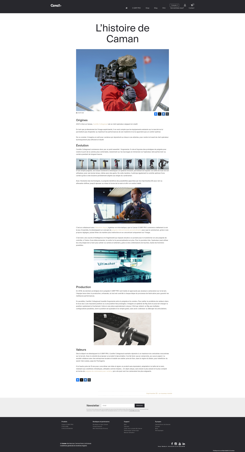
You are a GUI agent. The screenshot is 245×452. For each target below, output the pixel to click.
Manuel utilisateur (129, 432)
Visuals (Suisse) (97, 426)
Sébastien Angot (101, 228)
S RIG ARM (65, 426)
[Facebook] (155, 114)
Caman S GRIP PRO (67, 424)
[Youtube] (180, 443)
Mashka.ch (164, 446)
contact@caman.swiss (134, 410)
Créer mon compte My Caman (133, 428)
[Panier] (192, 5)
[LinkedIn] (163, 114)
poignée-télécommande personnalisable (126, 230)
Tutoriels (126, 426)
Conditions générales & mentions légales (73, 446)
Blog (156, 428)
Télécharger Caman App (131, 430)
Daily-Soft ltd (182, 446)
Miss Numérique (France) (100, 428)
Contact (157, 426)
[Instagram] (176, 443)
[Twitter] (159, 114)
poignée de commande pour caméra (98, 371)
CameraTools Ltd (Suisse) (162, 424)
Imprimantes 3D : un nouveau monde (159, 393)
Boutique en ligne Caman (100, 424)
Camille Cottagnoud (100, 124)
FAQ (125, 424)
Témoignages (159, 430)
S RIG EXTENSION (67, 428)
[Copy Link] (167, 114)
